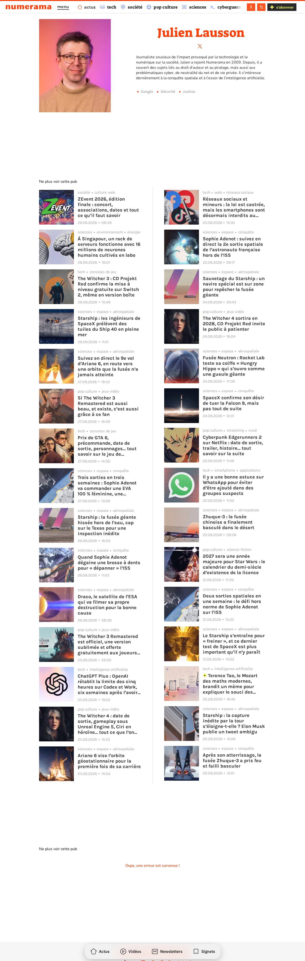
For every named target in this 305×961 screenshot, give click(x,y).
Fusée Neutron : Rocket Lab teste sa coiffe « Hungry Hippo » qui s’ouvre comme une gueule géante (234, 366)
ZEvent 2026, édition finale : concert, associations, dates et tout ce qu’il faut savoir (108, 207)
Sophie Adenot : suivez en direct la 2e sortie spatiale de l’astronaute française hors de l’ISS (233, 247)
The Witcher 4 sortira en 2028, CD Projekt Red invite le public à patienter (234, 323)
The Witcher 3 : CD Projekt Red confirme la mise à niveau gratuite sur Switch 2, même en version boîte (108, 287)
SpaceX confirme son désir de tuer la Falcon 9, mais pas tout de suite (233, 403)
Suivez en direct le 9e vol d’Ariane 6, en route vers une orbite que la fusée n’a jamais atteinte (108, 366)
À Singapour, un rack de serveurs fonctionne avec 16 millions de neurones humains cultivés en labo (109, 247)
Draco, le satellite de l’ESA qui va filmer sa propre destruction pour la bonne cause (107, 605)
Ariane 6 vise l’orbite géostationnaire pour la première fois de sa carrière (109, 761)
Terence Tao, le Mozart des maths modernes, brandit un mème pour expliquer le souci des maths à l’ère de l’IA (230, 684)
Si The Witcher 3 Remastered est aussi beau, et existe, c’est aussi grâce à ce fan (108, 406)
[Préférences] (261, 7)
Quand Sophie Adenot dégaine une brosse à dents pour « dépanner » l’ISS (109, 562)
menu (63, 6)
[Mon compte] (251, 7)
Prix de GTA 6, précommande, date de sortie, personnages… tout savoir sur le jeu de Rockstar (107, 446)
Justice (189, 91)
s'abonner (285, 7)
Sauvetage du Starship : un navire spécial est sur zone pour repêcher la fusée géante (234, 287)
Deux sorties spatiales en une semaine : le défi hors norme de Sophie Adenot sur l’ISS (232, 604)
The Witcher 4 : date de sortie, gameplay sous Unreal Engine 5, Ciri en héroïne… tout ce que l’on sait (106, 724)
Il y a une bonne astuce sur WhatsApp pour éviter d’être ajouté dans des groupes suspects (233, 485)
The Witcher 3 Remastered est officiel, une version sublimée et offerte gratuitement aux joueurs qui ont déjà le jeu (108, 644)
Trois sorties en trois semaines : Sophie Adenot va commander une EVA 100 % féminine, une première (107, 486)
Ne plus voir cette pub (58, 181)
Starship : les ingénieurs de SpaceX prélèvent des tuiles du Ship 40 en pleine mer (109, 326)
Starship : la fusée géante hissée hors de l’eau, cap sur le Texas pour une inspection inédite (107, 525)
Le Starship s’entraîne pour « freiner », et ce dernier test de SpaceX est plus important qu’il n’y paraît (234, 644)
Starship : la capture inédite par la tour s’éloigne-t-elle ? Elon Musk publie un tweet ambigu (234, 723)
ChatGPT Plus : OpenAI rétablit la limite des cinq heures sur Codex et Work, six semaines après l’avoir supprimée (107, 684)
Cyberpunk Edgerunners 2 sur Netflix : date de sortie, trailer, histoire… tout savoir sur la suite (233, 445)
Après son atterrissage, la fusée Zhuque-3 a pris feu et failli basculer (232, 760)
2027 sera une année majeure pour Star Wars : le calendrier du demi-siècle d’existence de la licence (234, 564)
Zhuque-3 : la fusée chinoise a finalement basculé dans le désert (228, 522)
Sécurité (168, 91)
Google (147, 91)
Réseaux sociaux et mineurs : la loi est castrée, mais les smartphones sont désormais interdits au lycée (234, 207)
